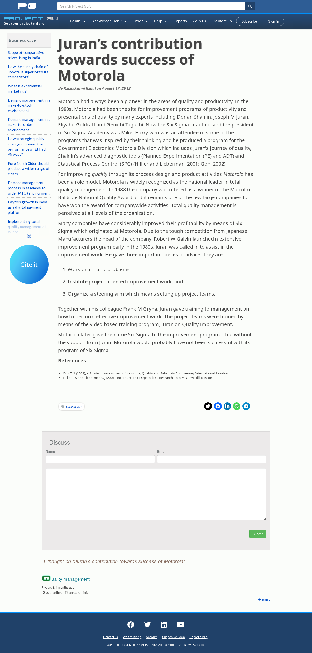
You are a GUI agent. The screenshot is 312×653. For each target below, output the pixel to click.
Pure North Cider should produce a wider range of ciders (29, 168)
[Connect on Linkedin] (164, 624)
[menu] (29, 231)
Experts (180, 21)
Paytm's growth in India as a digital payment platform (27, 207)
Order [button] (138, 21)
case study (74, 406)
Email (161, 451)
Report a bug (198, 637)
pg (27, 6)
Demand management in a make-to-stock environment (29, 105)
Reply (265, 599)
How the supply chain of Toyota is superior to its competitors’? (28, 71)
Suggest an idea (173, 637)
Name (50, 451)
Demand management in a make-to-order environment (29, 124)
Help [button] (158, 21)
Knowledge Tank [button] (107, 21)
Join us (199, 21)
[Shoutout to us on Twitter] (147, 624)
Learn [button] (75, 21)
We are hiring (132, 637)
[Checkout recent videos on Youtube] (181, 624)
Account (151, 637)
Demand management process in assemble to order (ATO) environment (29, 187)
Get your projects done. (25, 23)
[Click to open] (29, 280)
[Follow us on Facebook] (130, 624)
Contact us (222, 21)
